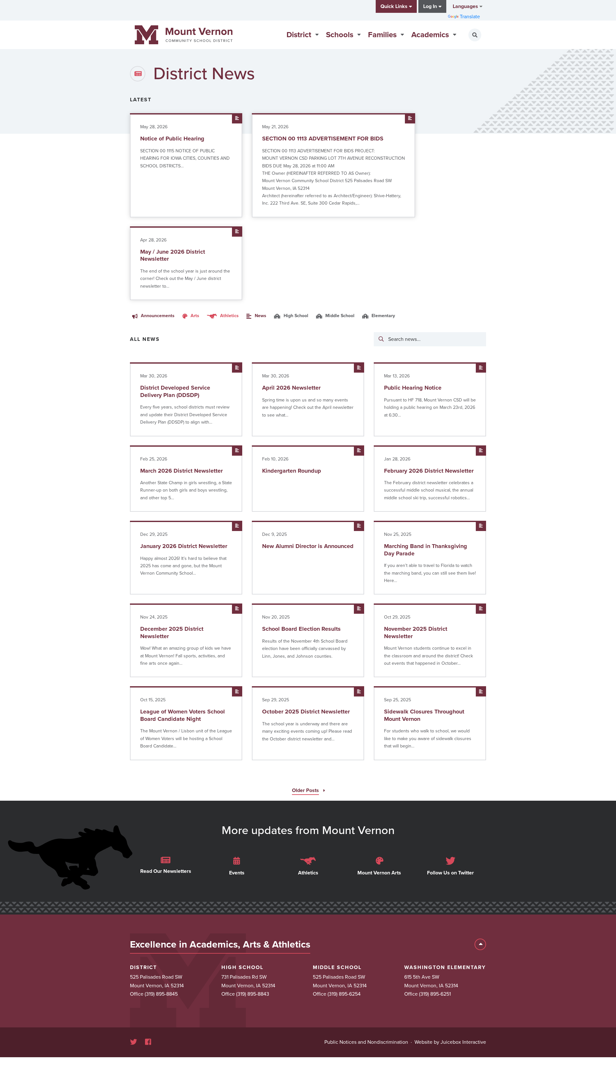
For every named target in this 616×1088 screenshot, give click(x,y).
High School (295, 315)
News (259, 315)
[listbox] (467, 6)
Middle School (339, 315)
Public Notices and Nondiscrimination (366, 1042)
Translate (470, 16)
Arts (194, 315)
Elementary (382, 315)
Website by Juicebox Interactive (450, 1042)
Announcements (157, 315)
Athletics (229, 315)
